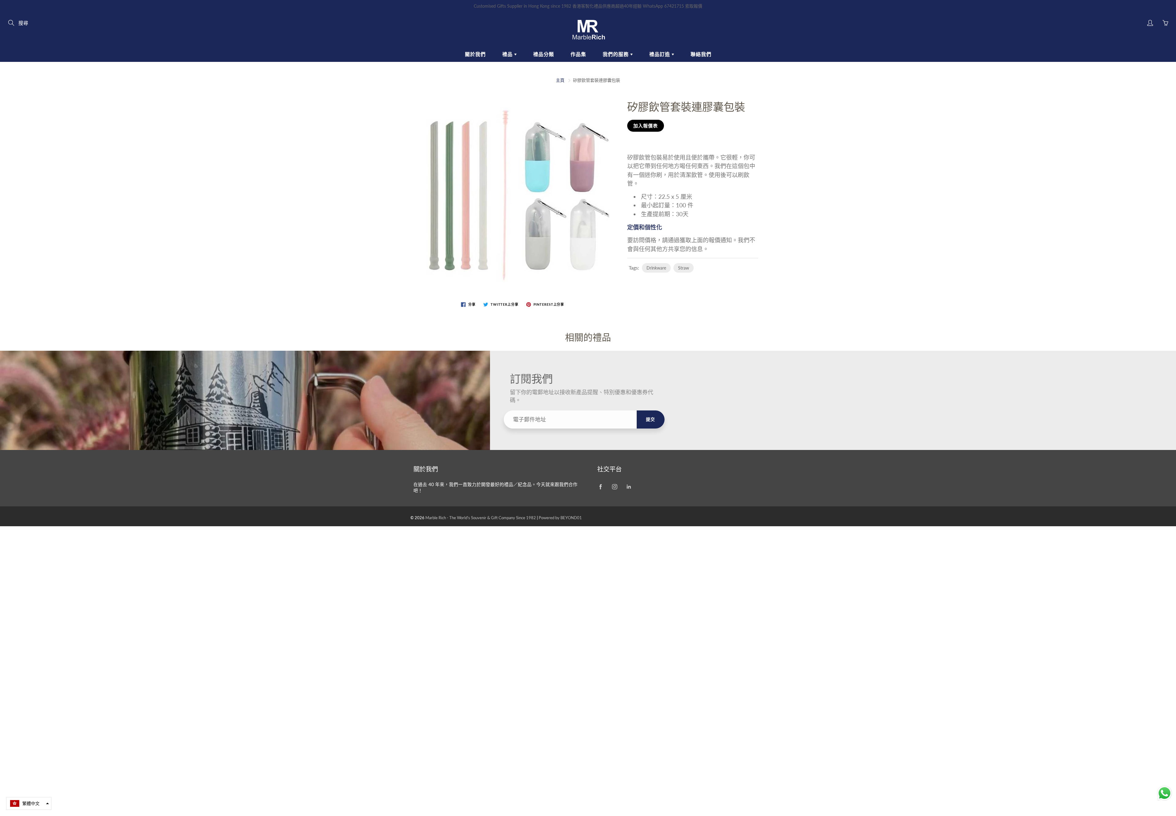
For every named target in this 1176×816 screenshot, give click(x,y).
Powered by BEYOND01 (560, 517)
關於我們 (475, 54)
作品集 (578, 54)
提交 (650, 419)
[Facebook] (600, 487)
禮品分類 (543, 54)
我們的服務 (616, 54)
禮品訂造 (660, 54)
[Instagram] (614, 487)
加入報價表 (645, 125)
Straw (683, 267)
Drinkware (656, 267)
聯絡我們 (701, 54)
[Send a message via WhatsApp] (1164, 793)
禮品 (508, 54)
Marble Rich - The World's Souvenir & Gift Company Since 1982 (481, 517)
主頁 (560, 80)
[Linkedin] (628, 487)
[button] (28, 803)
